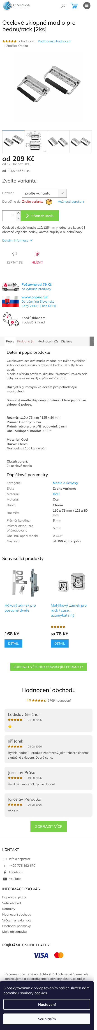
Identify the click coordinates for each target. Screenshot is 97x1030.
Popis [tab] (10, 341)
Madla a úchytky (65, 483)
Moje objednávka (14, 932)
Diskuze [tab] (66, 341)
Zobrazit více (48, 826)
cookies (41, 993)
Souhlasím (47, 1019)
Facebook (16, 872)
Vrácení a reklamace (17, 920)
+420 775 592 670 (22, 866)
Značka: (17, 46)
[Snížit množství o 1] (18, 218)
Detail (13, 643)
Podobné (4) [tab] (26, 341)
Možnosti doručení (71, 201)
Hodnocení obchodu (48, 690)
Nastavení (47, 1004)
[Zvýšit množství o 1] (18, 213)
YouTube (15, 879)
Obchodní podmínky (16, 926)
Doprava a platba (14, 897)
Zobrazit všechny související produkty (48, 667)
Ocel (56, 494)
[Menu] (86, 5)
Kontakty (8, 909)
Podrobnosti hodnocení (54, 41)
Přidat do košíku (42, 216)
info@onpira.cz (19, 859)
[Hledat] (63, 5)
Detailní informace (15, 240)
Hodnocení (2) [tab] (48, 341)
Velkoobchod (11, 903)
